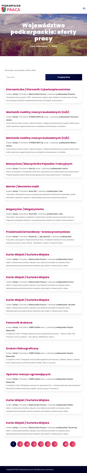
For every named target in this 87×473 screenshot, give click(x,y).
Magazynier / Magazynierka (25, 209)
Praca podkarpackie (39, 46)
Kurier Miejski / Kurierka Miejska (27, 254)
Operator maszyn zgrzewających (28, 374)
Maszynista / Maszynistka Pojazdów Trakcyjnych (39, 164)
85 (66, 444)
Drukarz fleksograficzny (22, 348)
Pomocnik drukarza (19, 322)
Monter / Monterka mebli (22, 186)
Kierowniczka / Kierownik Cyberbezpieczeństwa (38, 89)
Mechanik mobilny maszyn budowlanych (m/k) (37, 112)
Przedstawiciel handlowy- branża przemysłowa (38, 232)
